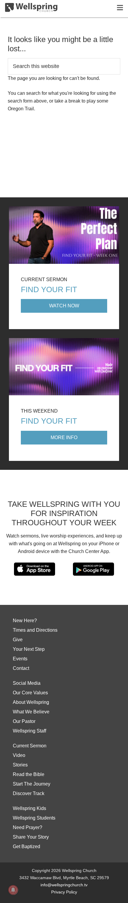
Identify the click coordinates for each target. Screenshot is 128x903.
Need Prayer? (27, 827)
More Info (64, 437)
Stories (20, 764)
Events (20, 658)
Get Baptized (26, 846)
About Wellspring (31, 702)
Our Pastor (24, 721)
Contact (21, 668)
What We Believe (31, 711)
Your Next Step (29, 649)
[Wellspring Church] (31, 8)
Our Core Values (30, 692)
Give (18, 639)
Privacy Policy (64, 892)
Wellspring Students (34, 817)
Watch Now (64, 305)
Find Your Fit (49, 289)
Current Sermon (29, 745)
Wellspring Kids (29, 808)
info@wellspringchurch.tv (64, 884)
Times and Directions (35, 630)
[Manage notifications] (13, 890)
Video (19, 755)
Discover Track (28, 793)
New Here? (25, 620)
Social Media (26, 683)
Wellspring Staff (29, 730)
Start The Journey (31, 783)
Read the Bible (28, 774)
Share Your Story (31, 837)
